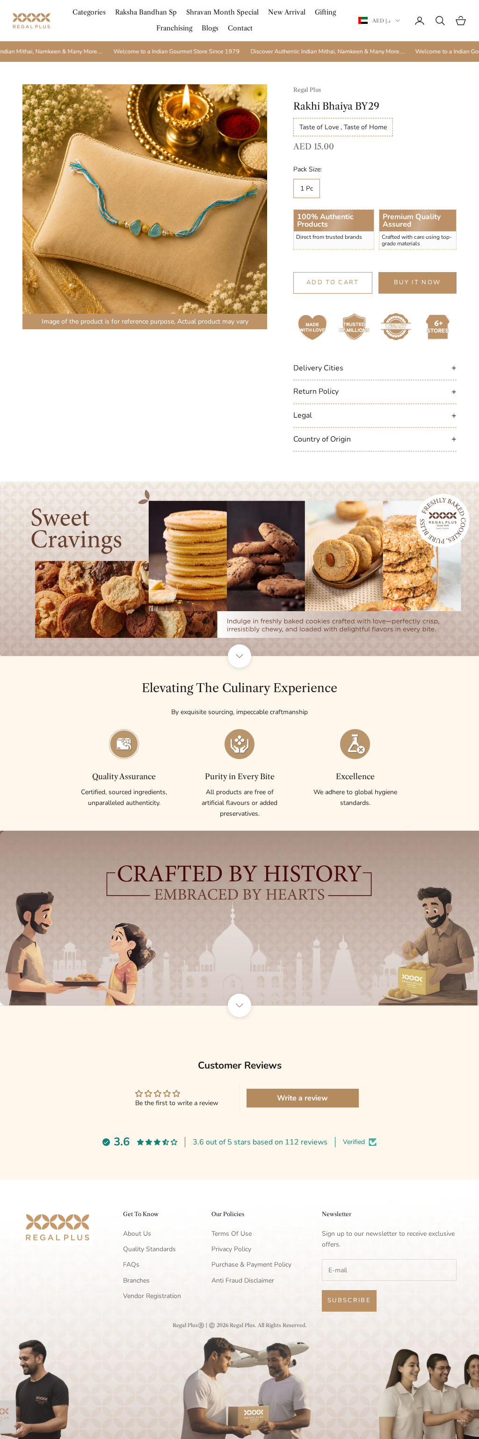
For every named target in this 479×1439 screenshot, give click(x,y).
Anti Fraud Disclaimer (242, 1280)
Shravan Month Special (222, 12)
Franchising (174, 28)
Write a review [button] (302, 1098)
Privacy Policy (231, 1249)
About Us (137, 1233)
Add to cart (332, 282)
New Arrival (286, 12)
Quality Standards (149, 1249)
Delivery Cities (375, 367)
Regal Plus (307, 89)
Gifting (325, 12)
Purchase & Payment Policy (251, 1264)
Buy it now (417, 282)
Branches (136, 1280)
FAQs (131, 1264)
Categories (89, 12)
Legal (375, 415)
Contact (240, 28)
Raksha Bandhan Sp (146, 12)
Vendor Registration (152, 1295)
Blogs (210, 28)
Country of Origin (375, 438)
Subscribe (349, 1300)
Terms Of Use (231, 1233)
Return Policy (375, 391)
